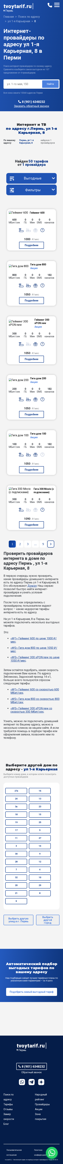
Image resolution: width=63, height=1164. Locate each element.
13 (40, 799)
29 (40, 885)
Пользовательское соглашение (14, 1152)
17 (16, 830)
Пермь (9, 10)
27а (16, 791)
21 (16, 893)
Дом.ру (32, 585)
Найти (50, 84)
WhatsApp (22, 1082)
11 (16, 838)
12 (40, 861)
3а (16, 806)
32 (16, 877)
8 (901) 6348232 (33, 102)
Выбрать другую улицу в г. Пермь (18, 920)
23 (40, 806)
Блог (6, 1124)
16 (40, 791)
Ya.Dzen (41, 1082)
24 (16, 799)
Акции (38, 1109)
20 (16, 885)
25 (40, 822)
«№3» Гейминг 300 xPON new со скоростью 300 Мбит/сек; (31, 710)
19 (16, 822)
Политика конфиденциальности (43, 1152)
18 (16, 814)
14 (40, 846)
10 (40, 877)
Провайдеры (42, 1104)
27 (40, 838)
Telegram (32, 1082)
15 (40, 814)
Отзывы (8, 1109)
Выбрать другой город (47, 920)
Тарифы (8, 1104)
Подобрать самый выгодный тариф (32, 991)
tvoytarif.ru (17, 6)
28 (16, 861)
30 (16, 854)
